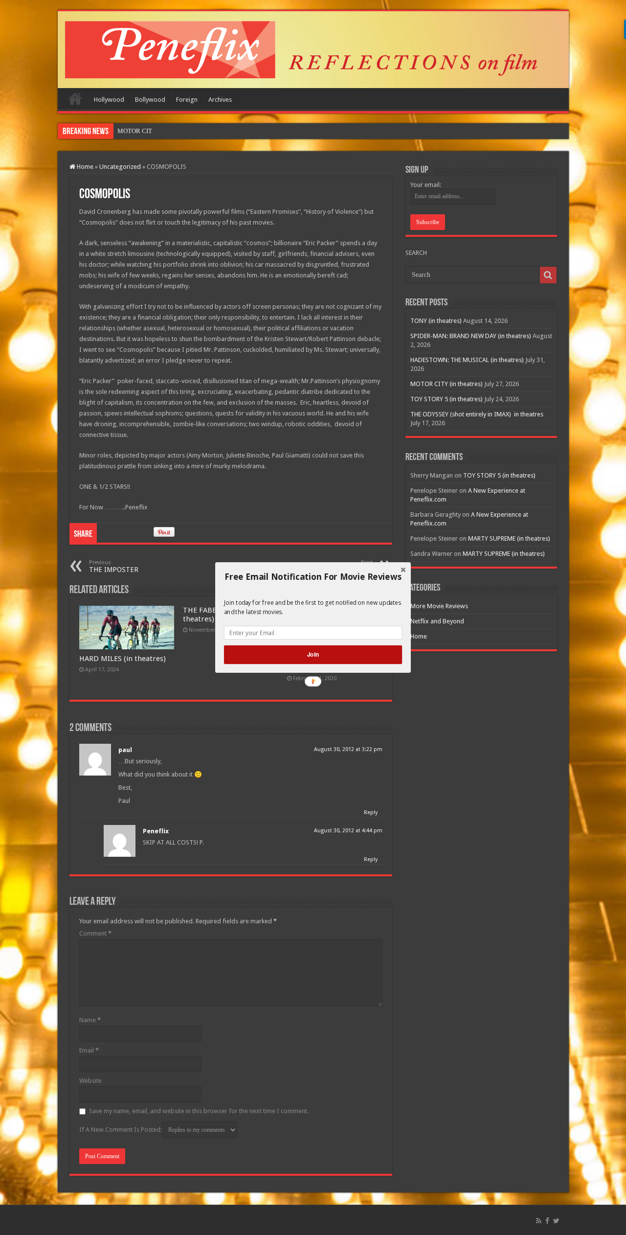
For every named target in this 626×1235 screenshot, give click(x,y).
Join (313, 654)
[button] (313, 577)
